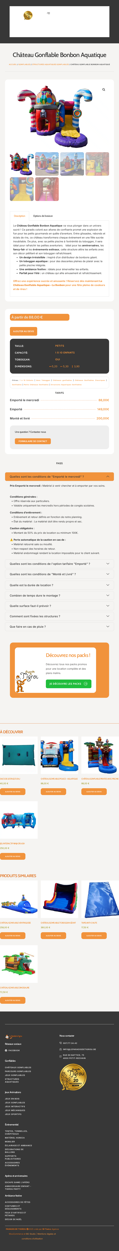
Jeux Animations (13, 1092)
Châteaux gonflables (62, 380)
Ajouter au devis (23, 331)
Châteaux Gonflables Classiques (90, 380)
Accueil (13, 64)
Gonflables (25, 64)
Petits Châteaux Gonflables (36, 385)
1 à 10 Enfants (26, 380)
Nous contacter (67, 1035)
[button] (48, 13)
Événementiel (11, 1124)
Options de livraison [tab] (43, 215)
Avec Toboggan (43, 380)
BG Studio (31, 1234)
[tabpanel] (59, 258)
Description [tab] (19, 215)
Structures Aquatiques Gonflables (50, 64)
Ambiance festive (13, 1195)
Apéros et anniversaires (16, 1175)
